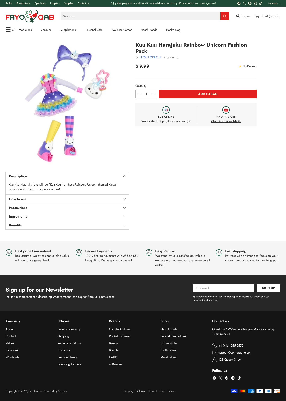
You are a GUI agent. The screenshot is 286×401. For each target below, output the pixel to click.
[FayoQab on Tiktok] (261, 4)
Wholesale (12, 357)
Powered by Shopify (55, 391)
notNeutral (116, 364)
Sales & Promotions (173, 336)
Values (10, 343)
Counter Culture (119, 329)
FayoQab (34, 391)
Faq (162, 391)
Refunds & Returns (69, 343)
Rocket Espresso (119, 336)
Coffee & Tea (169, 343)
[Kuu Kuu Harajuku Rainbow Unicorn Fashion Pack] (67, 103)
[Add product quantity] (153, 94)
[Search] (224, 16)
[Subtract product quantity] (139, 94)
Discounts (63, 350)
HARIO (113, 357)
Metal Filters (168, 357)
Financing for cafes (69, 364)
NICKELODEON (150, 57)
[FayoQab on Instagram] (255, 4)
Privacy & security (69, 329)
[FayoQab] (30, 16)
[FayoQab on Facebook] (239, 4)
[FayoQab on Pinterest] (250, 4)
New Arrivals (169, 329)
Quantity (140, 85)
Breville (113, 350)
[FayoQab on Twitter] (244, 4)
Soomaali (273, 3)
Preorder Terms (67, 357)
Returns (140, 391)
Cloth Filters (168, 350)
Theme (171, 391)
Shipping (63, 336)
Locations (12, 350)
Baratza (113, 343)
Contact (11, 336)
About (10, 329)
